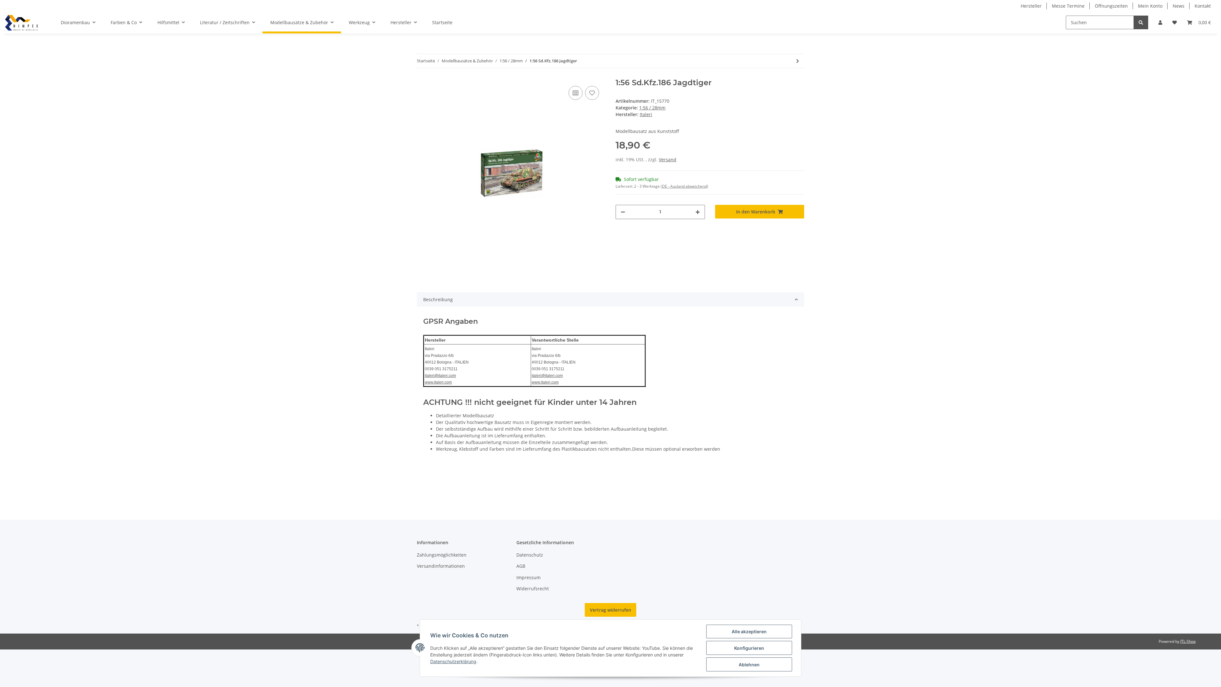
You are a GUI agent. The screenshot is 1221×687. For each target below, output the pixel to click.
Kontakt (1203, 6)
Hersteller (1031, 6)
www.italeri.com (438, 382)
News (1178, 6)
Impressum (528, 577)
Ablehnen (749, 664)
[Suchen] (1141, 22)
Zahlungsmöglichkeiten (441, 555)
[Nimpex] (21, 22)
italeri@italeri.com (440, 375)
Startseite (442, 22)
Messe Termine (1068, 6)
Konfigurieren (749, 648)
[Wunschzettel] (1174, 22)
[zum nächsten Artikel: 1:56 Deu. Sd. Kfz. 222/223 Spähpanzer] (797, 61)
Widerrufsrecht (532, 589)
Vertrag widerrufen (610, 610)
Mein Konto (1150, 6)
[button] (1160, 22)
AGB (520, 566)
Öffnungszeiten (1111, 6)
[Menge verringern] (623, 212)
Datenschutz (529, 555)
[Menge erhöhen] (698, 212)
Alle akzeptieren (749, 631)
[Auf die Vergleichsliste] (576, 93)
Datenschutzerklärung (453, 661)
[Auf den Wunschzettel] (592, 93)
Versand (667, 159)
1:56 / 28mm (652, 108)
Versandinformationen (441, 566)
